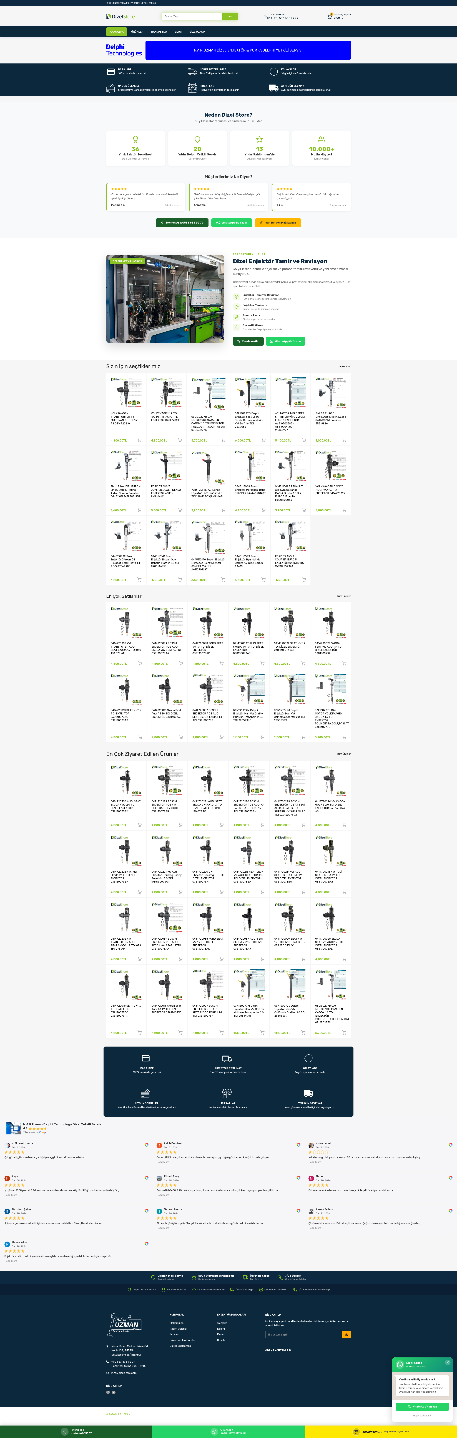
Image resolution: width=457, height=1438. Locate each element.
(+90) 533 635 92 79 (284, 18)
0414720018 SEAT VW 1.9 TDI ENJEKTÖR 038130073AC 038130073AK (126, 715)
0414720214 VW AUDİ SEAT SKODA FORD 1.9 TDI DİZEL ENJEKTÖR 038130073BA (288, 876)
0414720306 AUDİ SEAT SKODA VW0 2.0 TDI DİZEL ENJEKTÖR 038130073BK (126, 806)
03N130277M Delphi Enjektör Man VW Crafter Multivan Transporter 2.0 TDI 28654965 (248, 715)
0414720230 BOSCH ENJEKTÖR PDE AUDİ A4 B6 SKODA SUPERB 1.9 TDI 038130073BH (248, 806)
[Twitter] (113, 1392)
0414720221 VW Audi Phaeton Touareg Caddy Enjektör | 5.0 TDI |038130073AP (167, 876)
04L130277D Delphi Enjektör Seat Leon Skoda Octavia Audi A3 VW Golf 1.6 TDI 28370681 (249, 420)
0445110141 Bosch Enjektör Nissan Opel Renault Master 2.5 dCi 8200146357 (165, 561)
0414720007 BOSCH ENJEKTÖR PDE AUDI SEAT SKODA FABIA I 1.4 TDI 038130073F (207, 715)
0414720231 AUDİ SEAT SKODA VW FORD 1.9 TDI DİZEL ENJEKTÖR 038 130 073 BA (207, 806)
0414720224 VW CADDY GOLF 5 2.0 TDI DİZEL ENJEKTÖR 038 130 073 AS (330, 806)
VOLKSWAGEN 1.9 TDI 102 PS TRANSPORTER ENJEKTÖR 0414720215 (165, 417)
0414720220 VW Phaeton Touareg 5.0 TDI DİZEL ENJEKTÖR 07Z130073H (208, 876)
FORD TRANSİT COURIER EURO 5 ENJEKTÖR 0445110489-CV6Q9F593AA (290, 561)
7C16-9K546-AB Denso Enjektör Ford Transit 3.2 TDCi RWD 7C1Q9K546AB (207, 493)
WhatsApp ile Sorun (288, 341)
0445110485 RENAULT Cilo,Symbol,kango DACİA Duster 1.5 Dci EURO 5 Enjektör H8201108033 (289, 493)
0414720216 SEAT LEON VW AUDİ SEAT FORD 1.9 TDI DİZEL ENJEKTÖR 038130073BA (248, 876)
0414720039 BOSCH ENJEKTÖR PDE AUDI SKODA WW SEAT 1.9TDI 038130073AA (166, 648)
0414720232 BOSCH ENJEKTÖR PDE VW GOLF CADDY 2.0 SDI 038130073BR (165, 806)
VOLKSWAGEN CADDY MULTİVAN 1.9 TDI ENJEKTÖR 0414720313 (330, 490)
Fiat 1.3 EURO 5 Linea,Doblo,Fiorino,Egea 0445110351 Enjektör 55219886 (330, 418)
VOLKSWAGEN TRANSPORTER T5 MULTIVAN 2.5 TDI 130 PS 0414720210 (124, 418)
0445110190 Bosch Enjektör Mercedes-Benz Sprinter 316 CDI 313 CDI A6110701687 (208, 564)
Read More (163, 1161)
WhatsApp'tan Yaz (424, 1406)
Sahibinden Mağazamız (280, 222)
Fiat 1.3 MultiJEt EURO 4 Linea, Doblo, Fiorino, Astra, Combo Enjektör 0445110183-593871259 (126, 491)
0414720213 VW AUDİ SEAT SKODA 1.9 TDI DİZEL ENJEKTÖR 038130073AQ (328, 876)
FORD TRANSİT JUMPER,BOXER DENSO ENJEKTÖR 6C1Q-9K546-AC (166, 491)
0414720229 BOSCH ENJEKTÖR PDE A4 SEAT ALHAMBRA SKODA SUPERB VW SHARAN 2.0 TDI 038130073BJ (289, 808)
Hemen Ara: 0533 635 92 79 (185, 222)
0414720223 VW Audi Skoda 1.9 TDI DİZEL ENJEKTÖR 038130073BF (124, 876)
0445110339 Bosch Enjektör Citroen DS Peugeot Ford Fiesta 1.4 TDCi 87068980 (125, 561)
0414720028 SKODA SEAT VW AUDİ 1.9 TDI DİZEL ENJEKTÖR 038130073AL (328, 648)
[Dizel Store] (120, 16)
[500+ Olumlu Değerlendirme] (213, 1277)
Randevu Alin (250, 341)
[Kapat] (448, 1362)
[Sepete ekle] (139, 441)
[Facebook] (108, 1392)
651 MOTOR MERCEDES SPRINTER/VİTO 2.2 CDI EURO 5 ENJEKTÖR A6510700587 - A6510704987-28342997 (290, 422)
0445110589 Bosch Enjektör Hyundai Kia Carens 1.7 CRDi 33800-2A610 (249, 561)
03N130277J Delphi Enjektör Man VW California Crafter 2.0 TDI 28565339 (289, 715)
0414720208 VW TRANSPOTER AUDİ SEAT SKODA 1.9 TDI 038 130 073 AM (126, 648)
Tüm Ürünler (344, 366)
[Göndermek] (346, 1334)
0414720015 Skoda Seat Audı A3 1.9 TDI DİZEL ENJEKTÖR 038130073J (166, 713)
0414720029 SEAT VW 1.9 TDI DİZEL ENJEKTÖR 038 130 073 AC (289, 647)
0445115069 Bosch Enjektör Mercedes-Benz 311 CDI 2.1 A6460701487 (250, 490)
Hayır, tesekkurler (422, 1415)
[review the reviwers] (147, 1145)
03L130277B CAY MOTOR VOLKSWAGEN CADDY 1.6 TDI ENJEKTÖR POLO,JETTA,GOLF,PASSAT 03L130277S (208, 423)
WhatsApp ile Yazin (234, 222)
